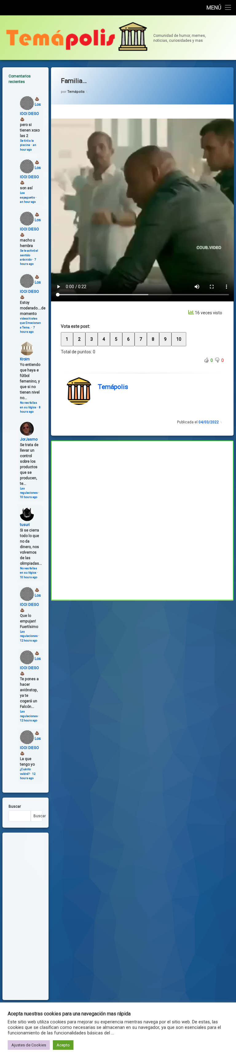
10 (178, 339)
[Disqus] (142, 519)
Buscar (15, 806)
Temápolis (76, 92)
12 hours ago (28, 640)
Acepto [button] (63, 1045)
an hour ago (28, 201)
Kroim (25, 359)
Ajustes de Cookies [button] (28, 1045)
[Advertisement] (142, 646)
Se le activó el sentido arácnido (29, 255)
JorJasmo (28, 439)
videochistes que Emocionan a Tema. (30, 323)
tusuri (25, 525)
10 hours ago (28, 497)
